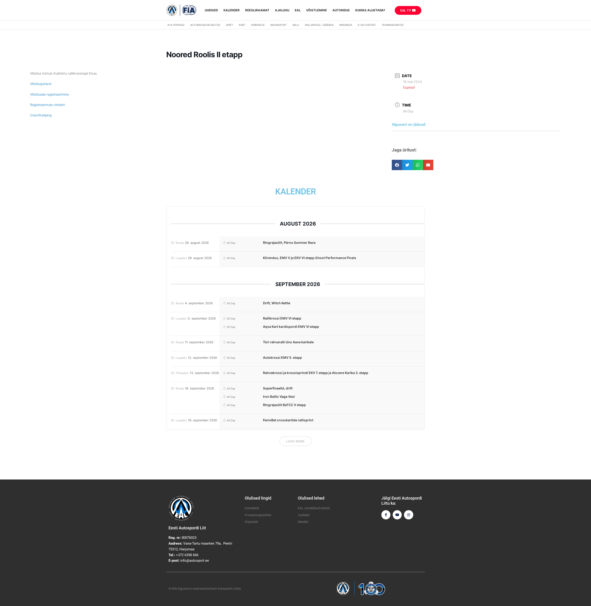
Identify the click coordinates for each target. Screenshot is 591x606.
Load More (295, 441)
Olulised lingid (258, 498)
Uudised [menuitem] (211, 10)
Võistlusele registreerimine (49, 94)
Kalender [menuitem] (231, 10)
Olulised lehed (311, 498)
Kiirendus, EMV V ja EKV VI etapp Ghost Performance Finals (309, 258)
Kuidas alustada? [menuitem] (370, 10)
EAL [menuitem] (298, 10)
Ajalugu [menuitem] (282, 10)
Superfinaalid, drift (277, 388)
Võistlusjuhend (40, 84)
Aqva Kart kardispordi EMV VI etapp (291, 327)
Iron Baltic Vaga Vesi (279, 396)
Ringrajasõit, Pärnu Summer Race (289, 242)
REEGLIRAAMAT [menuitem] (257, 10)
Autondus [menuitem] (341, 10)
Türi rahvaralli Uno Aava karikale (288, 342)
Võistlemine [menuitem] (316, 10)
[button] (397, 165)
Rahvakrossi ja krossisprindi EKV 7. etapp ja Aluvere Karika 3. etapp (315, 373)
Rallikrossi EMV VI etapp (282, 318)
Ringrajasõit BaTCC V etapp (284, 405)
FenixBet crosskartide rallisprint (288, 420)
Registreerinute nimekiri (47, 105)
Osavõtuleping (40, 115)
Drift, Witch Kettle (276, 303)
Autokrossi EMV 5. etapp (282, 357)
